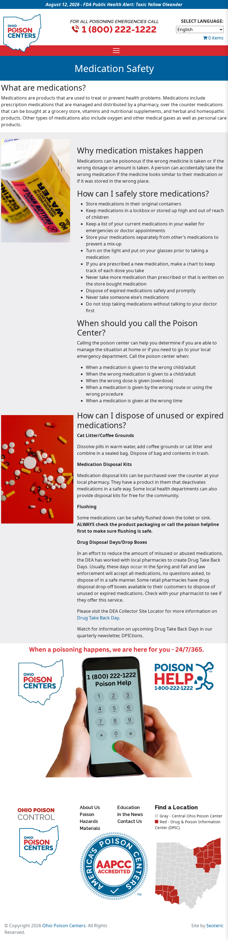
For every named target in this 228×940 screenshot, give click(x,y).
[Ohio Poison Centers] (38, 846)
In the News (130, 814)
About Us (90, 807)
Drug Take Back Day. (98, 618)
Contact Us (129, 821)
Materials (90, 828)
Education (128, 807)
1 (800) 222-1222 (119, 29)
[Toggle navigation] (116, 50)
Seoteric (215, 925)
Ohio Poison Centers (64, 925)
